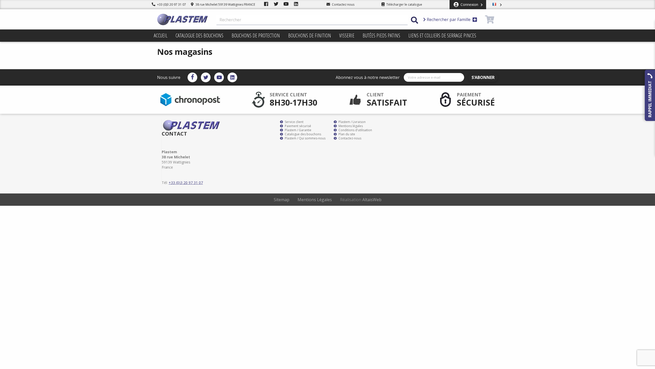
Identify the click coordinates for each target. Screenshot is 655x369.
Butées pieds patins (381, 35)
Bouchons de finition (309, 35)
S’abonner (483, 77)
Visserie (346, 35)
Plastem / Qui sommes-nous (304, 138)
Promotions (166, 47)
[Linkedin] (232, 77)
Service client (293, 122)
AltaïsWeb (371, 199)
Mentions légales (350, 126)
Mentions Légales (315, 199)
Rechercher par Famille (449, 19)
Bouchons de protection (256, 35)
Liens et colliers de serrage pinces (442, 35)
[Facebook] (192, 77)
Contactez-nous (349, 138)
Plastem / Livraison (352, 122)
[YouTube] (219, 77)
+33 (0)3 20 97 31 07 (171, 4)
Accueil (160, 35)
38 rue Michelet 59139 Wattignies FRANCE (225, 4)
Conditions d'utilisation (355, 130)
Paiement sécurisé (297, 126)
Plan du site (346, 134)
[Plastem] (182, 19)
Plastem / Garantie (297, 130)
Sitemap (281, 199)
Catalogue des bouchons (199, 35)
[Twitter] (206, 77)
